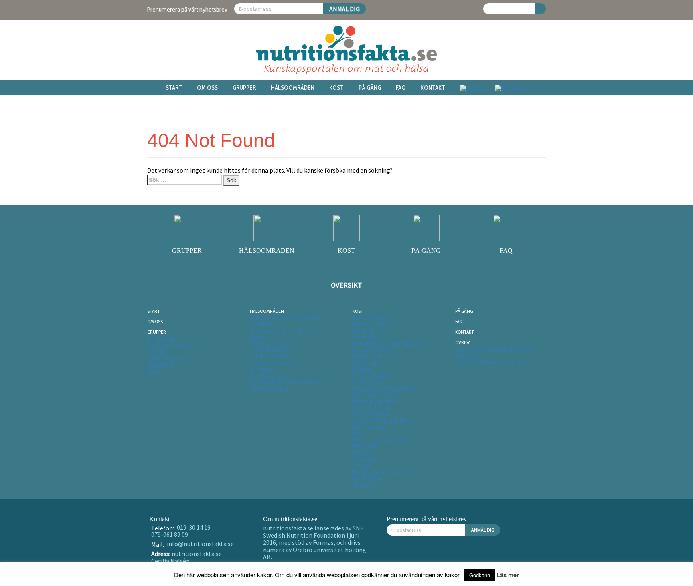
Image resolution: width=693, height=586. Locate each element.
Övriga (462, 342)
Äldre (154, 371)
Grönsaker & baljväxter (384, 388)
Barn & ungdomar (171, 345)
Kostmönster (371, 318)
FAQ (401, 87)
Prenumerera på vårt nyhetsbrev (187, 9)
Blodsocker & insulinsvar (283, 330)
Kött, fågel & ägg (376, 395)
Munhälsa (263, 369)
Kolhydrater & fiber (379, 439)
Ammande (161, 338)
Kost (336, 87)
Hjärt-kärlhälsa (271, 350)
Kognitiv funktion (274, 362)
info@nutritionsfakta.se (200, 544)
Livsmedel (366, 362)
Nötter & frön (371, 407)
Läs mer (507, 574)
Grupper (244, 87)
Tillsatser (366, 484)
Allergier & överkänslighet (286, 318)
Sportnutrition (270, 375)
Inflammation (269, 356)
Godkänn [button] (479, 575)
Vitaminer (366, 459)
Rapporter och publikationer (494, 349)
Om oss (207, 87)
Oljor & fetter (371, 414)
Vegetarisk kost (374, 356)
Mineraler (366, 446)
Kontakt (433, 87)
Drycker (363, 369)
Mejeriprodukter (375, 401)
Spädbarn (160, 364)
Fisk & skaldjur (372, 375)
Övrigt (361, 465)
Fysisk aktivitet (271, 343)
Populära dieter (374, 350)
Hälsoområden (292, 87)
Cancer (259, 337)
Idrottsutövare (167, 358)
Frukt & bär (368, 382)
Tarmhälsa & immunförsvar (287, 382)
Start (174, 87)
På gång (370, 87)
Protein (363, 452)
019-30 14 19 (194, 527)
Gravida (157, 351)
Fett (359, 433)
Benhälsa (263, 324)
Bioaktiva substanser (381, 471)
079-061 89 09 (169, 534)
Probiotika (367, 478)
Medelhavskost (373, 324)
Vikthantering (269, 388)
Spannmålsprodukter (382, 420)
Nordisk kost (370, 330)
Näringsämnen (373, 427)
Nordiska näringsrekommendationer (390, 340)
